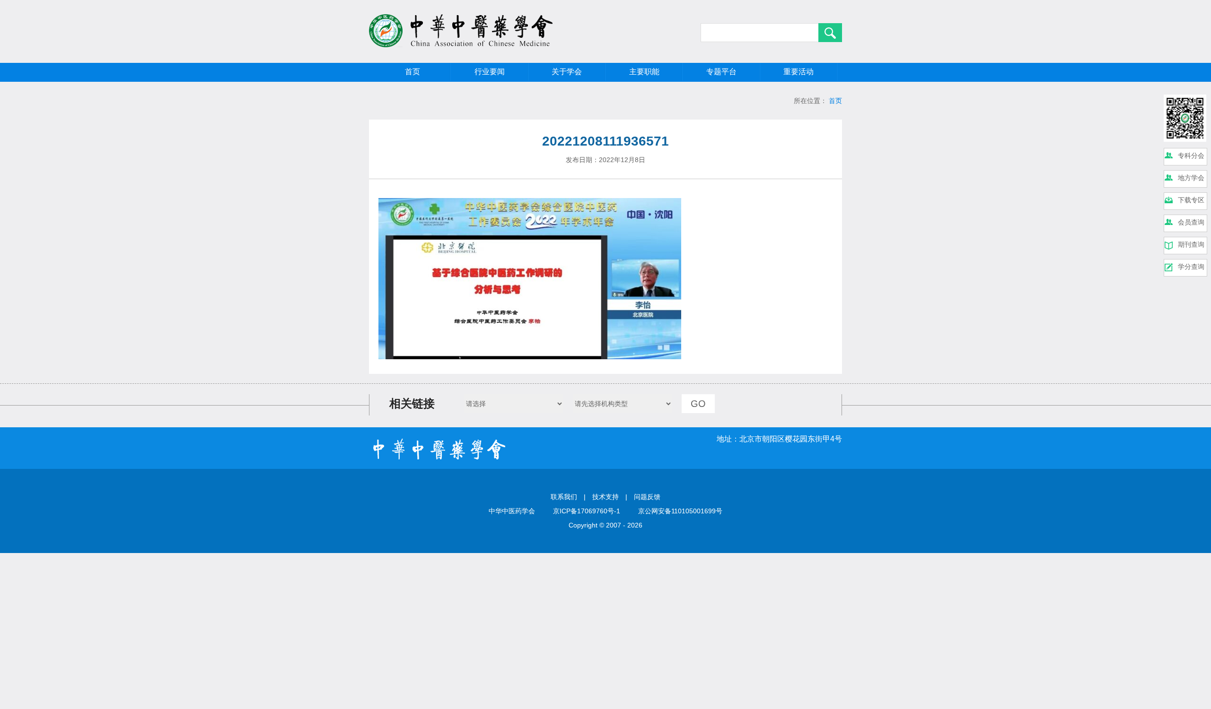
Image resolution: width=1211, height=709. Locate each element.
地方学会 (1191, 178)
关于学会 (567, 72)
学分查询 (1191, 266)
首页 (412, 72)
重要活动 (798, 72)
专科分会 (1191, 155)
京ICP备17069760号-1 (586, 511)
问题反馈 (647, 497)
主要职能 (644, 72)
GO (698, 403)
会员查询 (1191, 222)
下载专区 (1191, 200)
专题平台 (721, 72)
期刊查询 (1191, 244)
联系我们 (564, 497)
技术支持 (605, 497)
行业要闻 (489, 72)
